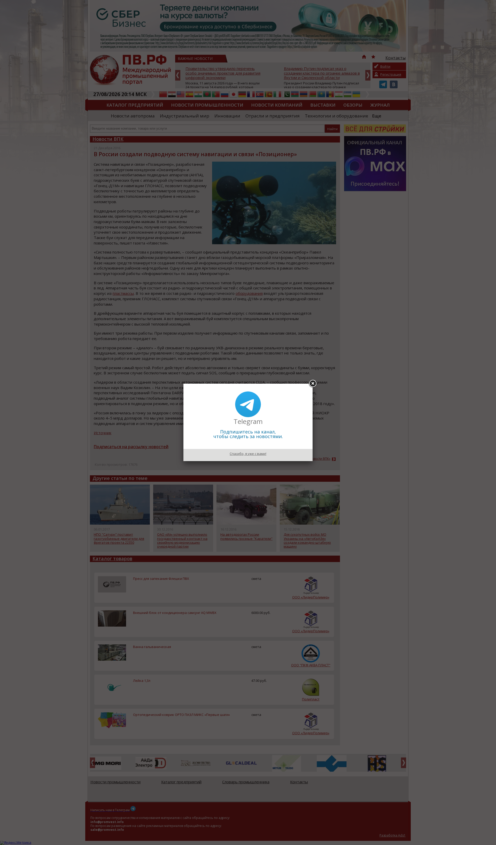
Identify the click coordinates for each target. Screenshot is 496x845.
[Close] (312, 383)
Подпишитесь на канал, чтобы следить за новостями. (248, 434)
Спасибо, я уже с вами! (248, 453)
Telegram (248, 421)
